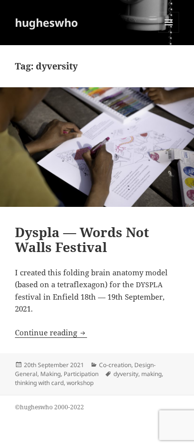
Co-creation (115, 365)
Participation (81, 374)
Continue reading (51, 332)
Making (50, 374)
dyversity (125, 374)
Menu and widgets (169, 32)
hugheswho (46, 22)
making (151, 374)
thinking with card (39, 383)
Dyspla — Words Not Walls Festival (82, 239)
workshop (80, 383)
